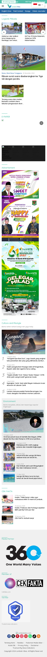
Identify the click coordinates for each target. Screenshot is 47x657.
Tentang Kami (9, 643)
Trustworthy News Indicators (24, 648)
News (4, 73)
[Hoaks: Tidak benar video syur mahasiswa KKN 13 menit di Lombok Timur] (7, 499)
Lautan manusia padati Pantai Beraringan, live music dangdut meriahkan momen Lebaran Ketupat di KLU (24, 392)
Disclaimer (35, 645)
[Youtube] (26, 636)
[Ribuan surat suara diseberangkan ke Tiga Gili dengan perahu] (23, 57)
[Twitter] (13, 636)
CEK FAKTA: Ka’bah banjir (24, 518)
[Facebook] (9, 636)
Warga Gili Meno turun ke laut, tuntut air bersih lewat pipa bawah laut (30, 477)
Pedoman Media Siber (34, 643)
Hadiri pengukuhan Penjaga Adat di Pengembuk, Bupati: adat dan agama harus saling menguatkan (25, 368)
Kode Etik (11, 645)
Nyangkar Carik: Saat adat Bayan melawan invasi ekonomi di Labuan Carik (26, 384)
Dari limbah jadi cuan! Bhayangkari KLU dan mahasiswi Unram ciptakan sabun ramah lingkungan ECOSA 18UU (30, 467)
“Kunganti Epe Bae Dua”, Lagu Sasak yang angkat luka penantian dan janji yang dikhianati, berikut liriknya (26, 360)
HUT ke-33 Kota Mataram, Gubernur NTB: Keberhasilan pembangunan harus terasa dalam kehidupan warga (12, 38)
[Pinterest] (17, 636)
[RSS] (38, 636)
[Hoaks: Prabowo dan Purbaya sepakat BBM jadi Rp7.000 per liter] (7, 509)
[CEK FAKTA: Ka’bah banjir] (7, 520)
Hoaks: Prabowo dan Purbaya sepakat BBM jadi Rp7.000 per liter (29, 509)
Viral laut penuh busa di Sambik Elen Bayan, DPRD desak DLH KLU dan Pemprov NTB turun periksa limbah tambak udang (22, 438)
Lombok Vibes (21, 651)
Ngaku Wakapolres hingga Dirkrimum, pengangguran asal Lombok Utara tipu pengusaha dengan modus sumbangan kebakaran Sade (35, 38)
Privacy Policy (23, 645)
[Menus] (3, 6)
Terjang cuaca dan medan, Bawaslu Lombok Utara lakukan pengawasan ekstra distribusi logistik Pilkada (13, 101)
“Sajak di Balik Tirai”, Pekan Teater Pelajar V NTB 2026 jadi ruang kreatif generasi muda (25, 376)
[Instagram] (22, 636)
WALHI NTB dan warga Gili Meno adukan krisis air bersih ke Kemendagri (29, 456)
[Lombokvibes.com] (13, 6)
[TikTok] (34, 636)
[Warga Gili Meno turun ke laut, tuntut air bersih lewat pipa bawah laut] (9, 478)
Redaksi (20, 643)
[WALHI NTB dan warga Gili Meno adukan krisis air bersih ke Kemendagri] (9, 457)
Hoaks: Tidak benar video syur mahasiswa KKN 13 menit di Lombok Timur (28, 498)
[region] (23, 140)
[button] (41, 123)
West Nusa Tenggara (14, 73)
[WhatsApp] (30, 636)
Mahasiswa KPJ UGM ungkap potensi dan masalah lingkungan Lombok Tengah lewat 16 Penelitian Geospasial (30, 446)
